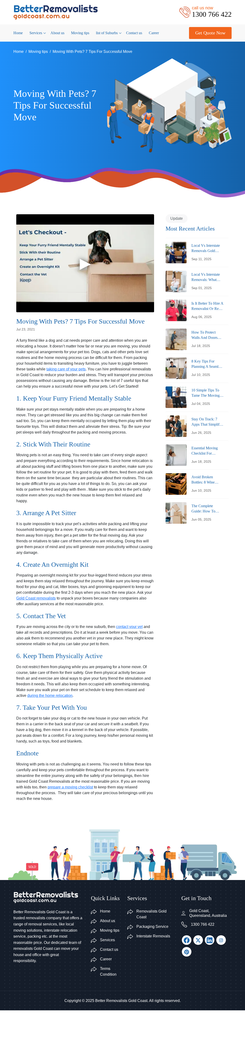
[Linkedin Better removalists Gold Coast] (209, 940)
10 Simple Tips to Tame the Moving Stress (205, 393)
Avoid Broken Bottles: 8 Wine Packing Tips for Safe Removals (204, 480)
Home (18, 33)
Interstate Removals (153, 936)
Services (35, 33)
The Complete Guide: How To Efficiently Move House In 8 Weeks (205, 509)
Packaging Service (152, 926)
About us (57, 33)
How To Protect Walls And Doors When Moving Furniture (204, 335)
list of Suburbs (107, 33)
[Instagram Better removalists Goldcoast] (221, 940)
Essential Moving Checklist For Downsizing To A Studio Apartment (204, 451)
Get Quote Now (210, 32)
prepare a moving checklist (70, 787)
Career (154, 33)
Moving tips (80, 33)
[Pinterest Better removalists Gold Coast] (186, 952)
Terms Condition (108, 971)
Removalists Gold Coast (151, 914)
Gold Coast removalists (36, 598)
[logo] (55, 12)
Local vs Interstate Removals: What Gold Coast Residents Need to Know (205, 277)
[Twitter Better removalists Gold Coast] (198, 940)
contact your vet (129, 627)
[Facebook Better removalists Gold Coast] (186, 940)
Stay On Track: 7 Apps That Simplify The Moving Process (207, 422)
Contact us (134, 33)
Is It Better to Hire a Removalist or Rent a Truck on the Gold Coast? (207, 306)
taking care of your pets (66, 369)
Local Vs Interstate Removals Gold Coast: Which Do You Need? (205, 248)
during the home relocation (49, 695)
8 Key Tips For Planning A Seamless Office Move (207, 364)
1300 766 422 (202, 924)
